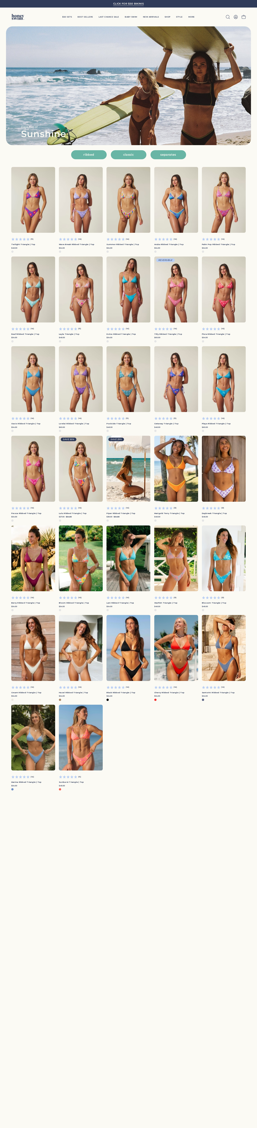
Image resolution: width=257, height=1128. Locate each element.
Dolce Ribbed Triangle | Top (121, 334)
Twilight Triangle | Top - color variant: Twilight (12, 251)
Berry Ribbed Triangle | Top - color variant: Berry (12, 610)
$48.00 (14, 248)
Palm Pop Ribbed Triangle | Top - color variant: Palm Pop (203, 251)
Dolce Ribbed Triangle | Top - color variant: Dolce (107, 341)
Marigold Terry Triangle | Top (169, 513)
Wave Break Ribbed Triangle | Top (76, 244)
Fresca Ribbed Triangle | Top (26, 513)
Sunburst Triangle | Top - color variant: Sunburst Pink (60, 789)
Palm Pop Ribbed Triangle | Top (218, 244)
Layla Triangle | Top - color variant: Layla (60, 341)
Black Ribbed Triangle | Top (120, 692)
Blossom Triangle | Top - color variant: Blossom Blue (203, 610)
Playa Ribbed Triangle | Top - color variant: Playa (203, 431)
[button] (179, 17)
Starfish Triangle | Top (165, 603)
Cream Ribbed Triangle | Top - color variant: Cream (12, 700)
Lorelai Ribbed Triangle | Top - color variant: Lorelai (60, 431)
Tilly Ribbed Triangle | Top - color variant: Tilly (155, 341)
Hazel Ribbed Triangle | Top (73, 692)
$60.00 (157, 337)
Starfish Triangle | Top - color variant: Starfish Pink (155, 610)
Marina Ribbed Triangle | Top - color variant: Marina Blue (12, 789)
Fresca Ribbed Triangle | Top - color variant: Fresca (12, 520)
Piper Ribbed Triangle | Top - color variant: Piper (107, 520)
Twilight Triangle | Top (23, 244)
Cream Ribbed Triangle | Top (26, 692)
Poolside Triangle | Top (118, 423)
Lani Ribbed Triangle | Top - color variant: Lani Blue (107, 610)
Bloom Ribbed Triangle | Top (74, 603)
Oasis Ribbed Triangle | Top (25, 423)
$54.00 (62, 248)
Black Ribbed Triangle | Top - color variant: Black (107, 700)
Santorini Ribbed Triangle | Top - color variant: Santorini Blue (203, 700)
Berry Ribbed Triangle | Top (25, 603)
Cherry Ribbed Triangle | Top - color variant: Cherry (155, 700)
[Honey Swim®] (17, 17)
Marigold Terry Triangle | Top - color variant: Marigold (155, 520)
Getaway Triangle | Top (166, 423)
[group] (128, 4)
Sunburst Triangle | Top (71, 782)
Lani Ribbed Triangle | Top (120, 603)
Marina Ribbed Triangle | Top (26, 782)
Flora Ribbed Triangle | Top (216, 334)
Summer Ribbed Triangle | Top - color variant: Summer (107, 251)
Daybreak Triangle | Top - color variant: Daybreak (203, 520)
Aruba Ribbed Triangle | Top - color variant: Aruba (155, 251)
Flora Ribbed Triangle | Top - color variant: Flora (203, 341)
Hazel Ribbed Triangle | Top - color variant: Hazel (60, 700)
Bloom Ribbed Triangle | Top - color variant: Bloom (60, 610)
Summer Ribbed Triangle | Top (122, 244)
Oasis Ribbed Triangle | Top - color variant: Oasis (12, 431)
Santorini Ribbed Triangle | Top (218, 692)
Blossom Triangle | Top (214, 603)
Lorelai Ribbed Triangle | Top (74, 423)
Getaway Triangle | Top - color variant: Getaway (155, 431)
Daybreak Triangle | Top (214, 513)
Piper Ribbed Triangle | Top (120, 513)
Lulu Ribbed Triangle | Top (73, 513)
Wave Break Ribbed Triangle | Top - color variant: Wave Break (60, 251)
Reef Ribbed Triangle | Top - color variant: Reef (12, 341)
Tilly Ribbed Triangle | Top (168, 334)
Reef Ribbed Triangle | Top (25, 334)
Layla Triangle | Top (69, 334)
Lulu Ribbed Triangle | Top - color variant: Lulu (60, 520)
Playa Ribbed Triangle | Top (216, 423)
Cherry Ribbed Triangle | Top (169, 692)
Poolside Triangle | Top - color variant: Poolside (107, 431)
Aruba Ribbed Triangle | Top (169, 244)
